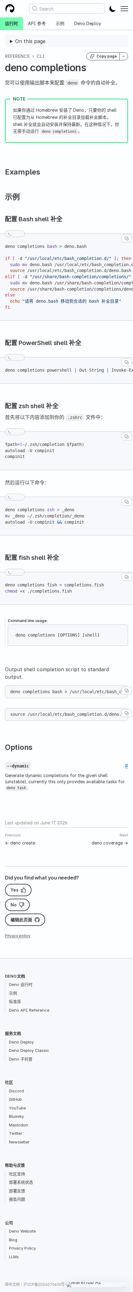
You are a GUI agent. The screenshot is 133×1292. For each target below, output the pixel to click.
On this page (30, 41)
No (14, 904)
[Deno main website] (10, 9)
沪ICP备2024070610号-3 (46, 1284)
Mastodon (18, 1124)
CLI (40, 56)
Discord (16, 1090)
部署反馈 (17, 1190)
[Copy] (127, 238)
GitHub (15, 1099)
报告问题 (17, 1199)
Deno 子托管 (20, 1059)
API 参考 (37, 23)
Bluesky (16, 1116)
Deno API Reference (29, 1010)
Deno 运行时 (20, 984)
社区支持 (17, 1173)
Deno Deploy (87, 23)
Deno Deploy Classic (29, 1050)
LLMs (14, 1256)
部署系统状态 (21, 1182)
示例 (60, 23)
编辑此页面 (21, 919)
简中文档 (12, 1284)
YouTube (17, 1107)
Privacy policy (17, 935)
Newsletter (19, 1141)
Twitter (15, 1133)
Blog (13, 1239)
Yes (15, 889)
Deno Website (22, 1231)
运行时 (11, 23)
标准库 (15, 1001)
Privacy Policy (22, 1248)
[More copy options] (124, 56)
